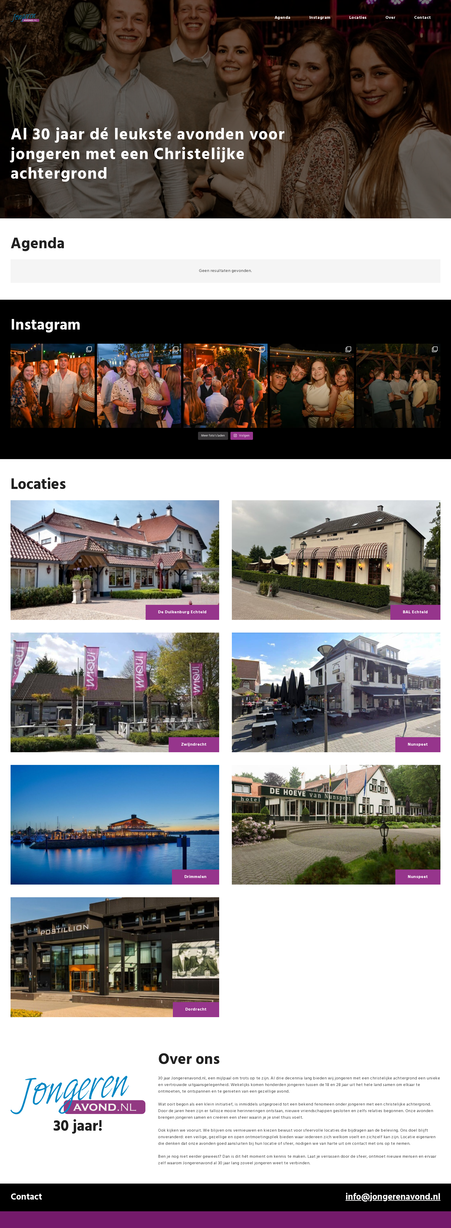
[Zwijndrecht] (115, 692)
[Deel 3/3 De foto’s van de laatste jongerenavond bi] (53, 386)
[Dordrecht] (115, 957)
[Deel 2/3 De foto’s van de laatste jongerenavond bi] (139, 386)
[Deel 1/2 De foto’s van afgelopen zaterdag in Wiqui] (398, 386)
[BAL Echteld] (336, 560)
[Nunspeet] (336, 692)
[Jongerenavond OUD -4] (25, 18)
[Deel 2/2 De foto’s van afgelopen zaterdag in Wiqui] (312, 386)
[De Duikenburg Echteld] (115, 560)
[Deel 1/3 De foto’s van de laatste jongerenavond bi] (225, 386)
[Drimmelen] (115, 825)
